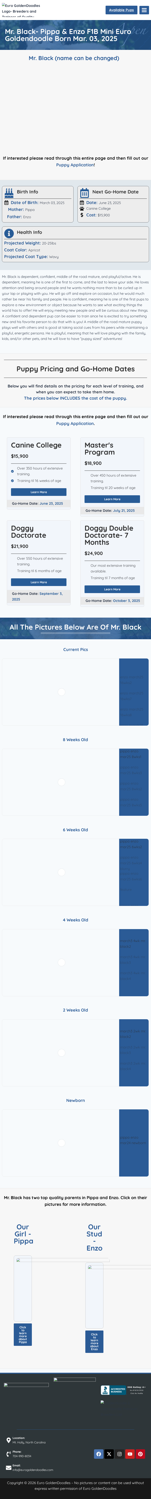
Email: (17, 1465)
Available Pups (121, 10)
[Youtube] (130, 1454)
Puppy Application (75, 164)
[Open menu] (144, 10)
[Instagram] (119, 1454)
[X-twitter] (109, 1454)
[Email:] (8, 1468)
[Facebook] (98, 1454)
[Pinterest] (140, 1454)
